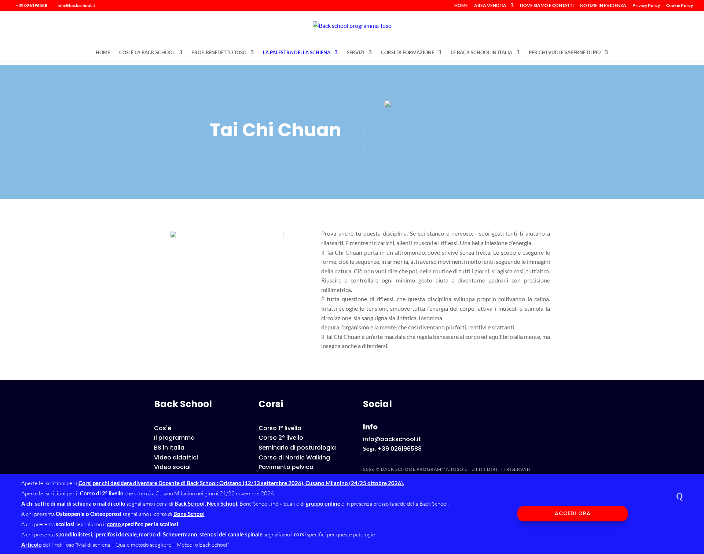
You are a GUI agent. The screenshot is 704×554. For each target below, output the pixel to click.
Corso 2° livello (280, 437)
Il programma (174, 437)
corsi (300, 534)
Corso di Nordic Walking (294, 457)
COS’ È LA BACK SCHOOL (147, 52)
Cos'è (162, 428)
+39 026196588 (31, 5)
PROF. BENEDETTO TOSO (218, 52)
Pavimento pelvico (286, 467)
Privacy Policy (646, 5)
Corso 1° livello (279, 428)
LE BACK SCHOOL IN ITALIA (481, 52)
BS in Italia (169, 447)
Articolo (31, 544)
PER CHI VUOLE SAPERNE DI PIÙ (565, 52)
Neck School (222, 503)
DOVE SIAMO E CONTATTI (547, 5)
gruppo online (323, 503)
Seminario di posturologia (297, 447)
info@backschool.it (392, 439)
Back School (190, 503)
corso (114, 524)
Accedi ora (573, 513)
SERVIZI (355, 52)
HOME (461, 5)
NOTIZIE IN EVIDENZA (603, 5)
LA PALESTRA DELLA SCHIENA (296, 52)
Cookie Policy (679, 5)
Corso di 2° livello (102, 493)
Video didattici (176, 457)
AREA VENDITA (490, 5)
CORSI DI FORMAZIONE (407, 52)
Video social (172, 467)
